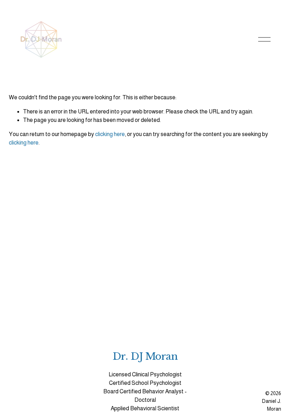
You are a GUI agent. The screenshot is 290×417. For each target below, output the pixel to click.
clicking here (110, 134)
